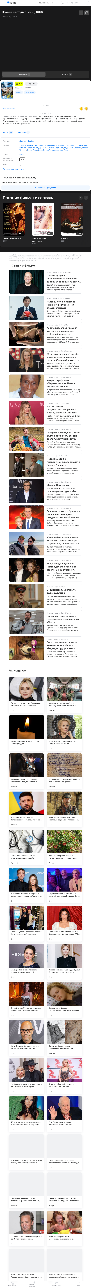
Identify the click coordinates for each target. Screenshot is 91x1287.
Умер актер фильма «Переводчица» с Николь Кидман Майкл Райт (61, 383)
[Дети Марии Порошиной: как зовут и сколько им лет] (64, 733)
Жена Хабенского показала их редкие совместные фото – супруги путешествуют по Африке (63, 540)
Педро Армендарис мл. (37, 148)
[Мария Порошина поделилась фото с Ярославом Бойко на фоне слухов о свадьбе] (64, 885)
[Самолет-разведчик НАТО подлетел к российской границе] (26, 1190)
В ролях (6, 145)
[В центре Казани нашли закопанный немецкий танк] (64, 1038)
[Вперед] (86, 198)
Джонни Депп (40, 145)
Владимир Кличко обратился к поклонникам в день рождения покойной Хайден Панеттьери (63, 514)
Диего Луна (32, 150)
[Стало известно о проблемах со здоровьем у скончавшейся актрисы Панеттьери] (26, 695)
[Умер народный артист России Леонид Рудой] (26, 733)
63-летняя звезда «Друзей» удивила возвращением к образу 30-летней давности (63, 357)
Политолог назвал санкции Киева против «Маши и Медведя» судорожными (62, 645)
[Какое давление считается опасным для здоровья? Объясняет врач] (26, 847)
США (21, 154)
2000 (17, 88)
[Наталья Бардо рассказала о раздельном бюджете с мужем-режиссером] (64, 1266)
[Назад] (81, 198)
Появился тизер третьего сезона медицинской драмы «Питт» (63, 619)
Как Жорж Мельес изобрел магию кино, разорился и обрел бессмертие (62, 331)
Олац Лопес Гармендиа (48, 150)
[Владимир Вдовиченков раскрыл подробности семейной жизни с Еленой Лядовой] (26, 885)
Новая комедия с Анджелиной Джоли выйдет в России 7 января (63, 462)
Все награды (9, 108)
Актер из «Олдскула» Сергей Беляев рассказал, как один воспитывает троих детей (63, 435)
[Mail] (8, 3)
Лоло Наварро (71, 145)
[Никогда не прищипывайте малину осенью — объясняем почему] (64, 847)
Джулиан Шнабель (27, 141)
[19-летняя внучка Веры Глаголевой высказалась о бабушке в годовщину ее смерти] (64, 1228)
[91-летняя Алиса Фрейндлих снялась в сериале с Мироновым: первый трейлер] (64, 809)
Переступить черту (12, 238)
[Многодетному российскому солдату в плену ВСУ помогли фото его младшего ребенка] (64, 695)
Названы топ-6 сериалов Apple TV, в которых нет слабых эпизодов (61, 304)
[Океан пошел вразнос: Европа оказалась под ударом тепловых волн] (64, 1190)
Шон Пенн (63, 150)
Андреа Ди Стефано (72, 148)
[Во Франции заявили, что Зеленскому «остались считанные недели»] (26, 809)
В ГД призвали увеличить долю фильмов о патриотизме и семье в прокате (61, 593)
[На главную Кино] (12, 3)
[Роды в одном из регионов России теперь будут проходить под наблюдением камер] (26, 1266)
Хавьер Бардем (26, 145)
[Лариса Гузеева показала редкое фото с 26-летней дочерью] (26, 924)
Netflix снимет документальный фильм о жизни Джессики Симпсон (62, 409)
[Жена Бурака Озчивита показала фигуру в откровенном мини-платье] (26, 1000)
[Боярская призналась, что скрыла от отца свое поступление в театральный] (26, 1152)
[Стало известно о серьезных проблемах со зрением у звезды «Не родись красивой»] (64, 1152)
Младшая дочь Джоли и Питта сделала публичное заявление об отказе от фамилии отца (61, 566)
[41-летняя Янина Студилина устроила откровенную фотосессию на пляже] (64, 1076)
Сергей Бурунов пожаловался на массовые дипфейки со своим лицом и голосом (63, 278)
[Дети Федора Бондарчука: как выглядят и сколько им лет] (26, 1038)
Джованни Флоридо (55, 145)
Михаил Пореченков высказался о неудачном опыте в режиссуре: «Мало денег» (62, 488)
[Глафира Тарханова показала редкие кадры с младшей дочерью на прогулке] (26, 962)
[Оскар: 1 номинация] (81, 108)
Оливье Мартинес (55, 148)
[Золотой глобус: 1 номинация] (86, 108)
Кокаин (64, 238)
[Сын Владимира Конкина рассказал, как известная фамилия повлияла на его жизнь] (64, 1114)
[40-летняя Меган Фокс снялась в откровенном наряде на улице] (26, 1114)
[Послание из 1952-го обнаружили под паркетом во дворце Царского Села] (64, 771)
